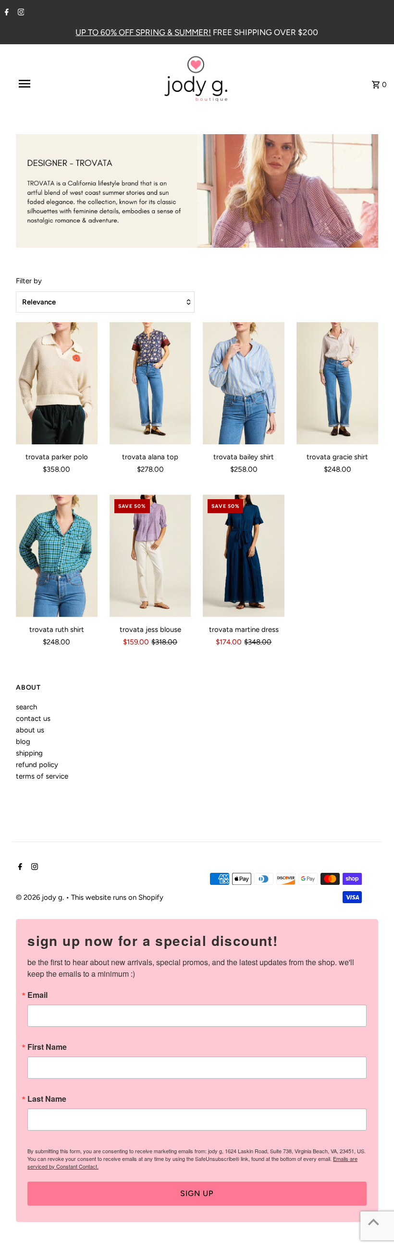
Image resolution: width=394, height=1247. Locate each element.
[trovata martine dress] (243, 555)
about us (30, 730)
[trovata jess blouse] (150, 555)
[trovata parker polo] (57, 383)
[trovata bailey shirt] (243, 383)
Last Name (46, 1099)
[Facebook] (5, 13)
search (26, 707)
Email (37, 995)
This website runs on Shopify (117, 897)
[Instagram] (20, 13)
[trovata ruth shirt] (57, 555)
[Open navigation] (44, 84)
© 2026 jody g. (41, 897)
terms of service (42, 776)
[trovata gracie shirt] (337, 383)
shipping (29, 753)
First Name (47, 1047)
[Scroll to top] (373, 1222)
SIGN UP (196, 1193)
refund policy (37, 764)
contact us (33, 718)
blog (23, 741)
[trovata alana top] (150, 383)
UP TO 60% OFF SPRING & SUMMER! (143, 32)
